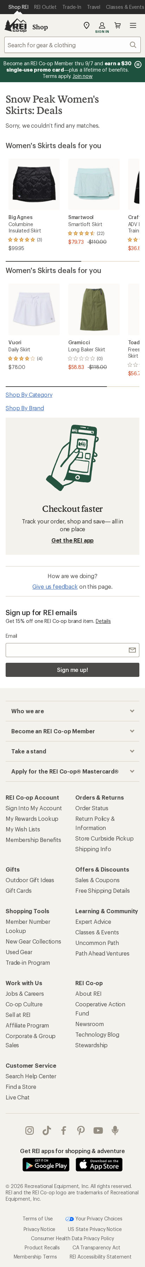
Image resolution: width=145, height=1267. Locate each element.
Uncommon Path (97, 942)
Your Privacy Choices (98, 1218)
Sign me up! (72, 669)
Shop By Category (29, 394)
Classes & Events (97, 932)
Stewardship (91, 1045)
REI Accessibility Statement (101, 1257)
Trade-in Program (28, 962)
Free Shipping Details (102, 890)
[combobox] (72, 45)
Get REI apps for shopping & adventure (72, 1150)
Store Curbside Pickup (104, 838)
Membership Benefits (33, 839)
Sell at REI (18, 1014)
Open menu (133, 25)
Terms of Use (38, 1218)
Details (103, 621)
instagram (30, 1130)
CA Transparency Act (96, 1247)
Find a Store (21, 1086)
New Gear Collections (33, 941)
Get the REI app (72, 540)
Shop (40, 27)
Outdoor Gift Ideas (30, 880)
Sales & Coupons (97, 880)
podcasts (115, 1130)
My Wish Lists (23, 829)
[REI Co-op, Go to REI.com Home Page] (15, 25)
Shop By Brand (25, 408)
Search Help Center (31, 1076)
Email (11, 636)
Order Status (91, 808)
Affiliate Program (27, 1025)
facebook (64, 1130)
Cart (118, 25)
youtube (98, 1130)
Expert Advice (93, 921)
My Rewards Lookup (32, 818)
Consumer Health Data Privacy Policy (72, 1238)
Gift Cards (18, 890)
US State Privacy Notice (94, 1229)
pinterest (81, 1130)
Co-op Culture (24, 1004)
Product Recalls (42, 1247)
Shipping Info (93, 848)
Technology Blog (97, 1034)
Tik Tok (47, 1130)
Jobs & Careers (25, 993)
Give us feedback (54, 586)
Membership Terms (35, 1257)
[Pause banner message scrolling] (137, 64)
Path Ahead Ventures (102, 953)
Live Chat (18, 1097)
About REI (88, 993)
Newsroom (89, 1023)
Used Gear (19, 951)
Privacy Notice (40, 1229)
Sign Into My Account (34, 808)
